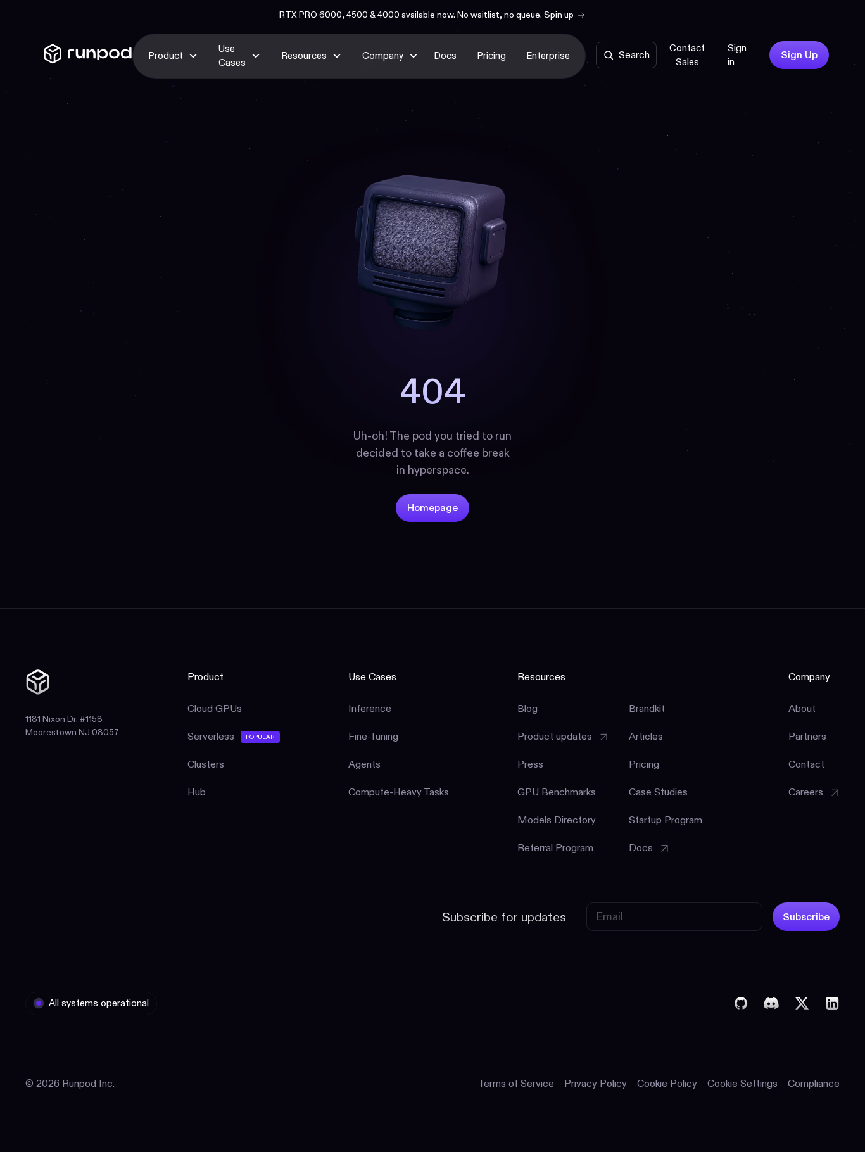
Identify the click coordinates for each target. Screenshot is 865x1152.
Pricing (491, 55)
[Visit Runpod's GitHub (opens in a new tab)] (740, 1003)
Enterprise (548, 55)
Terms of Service (516, 1083)
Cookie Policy (667, 1083)
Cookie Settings (742, 1083)
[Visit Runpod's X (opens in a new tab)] (801, 1003)
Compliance (814, 1083)
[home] (87, 56)
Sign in (737, 55)
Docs (445, 55)
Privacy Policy (595, 1083)
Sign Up (799, 55)
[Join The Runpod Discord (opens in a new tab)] (771, 1003)
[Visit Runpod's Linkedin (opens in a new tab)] (832, 1003)
